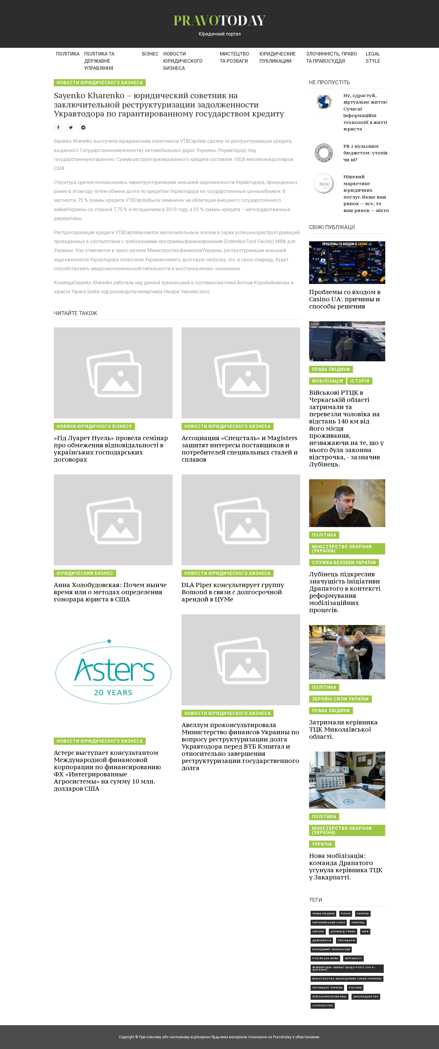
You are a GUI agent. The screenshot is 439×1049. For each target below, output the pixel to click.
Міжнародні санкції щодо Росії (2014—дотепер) (344, 968)
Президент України (327, 987)
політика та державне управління (99, 61)
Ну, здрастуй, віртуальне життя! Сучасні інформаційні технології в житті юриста (365, 112)
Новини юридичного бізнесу (94, 426)
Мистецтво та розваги (234, 57)
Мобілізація (327, 381)
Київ (365, 931)
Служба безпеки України (344, 562)
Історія (359, 381)
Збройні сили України (340, 699)
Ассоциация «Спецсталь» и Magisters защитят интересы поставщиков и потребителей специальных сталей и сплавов (240, 448)
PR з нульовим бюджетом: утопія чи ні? (365, 152)
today (219, 20)
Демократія (321, 940)
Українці (358, 922)
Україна (322, 844)
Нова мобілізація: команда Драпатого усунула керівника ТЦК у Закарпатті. (346, 866)
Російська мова (325, 958)
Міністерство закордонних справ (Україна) (347, 978)
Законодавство (365, 996)
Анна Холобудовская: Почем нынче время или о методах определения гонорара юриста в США (110, 592)
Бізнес (150, 54)
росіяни (355, 987)
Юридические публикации (278, 57)
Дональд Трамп (343, 931)
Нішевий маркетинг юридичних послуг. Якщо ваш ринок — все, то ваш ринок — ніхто (366, 193)
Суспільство (322, 1005)
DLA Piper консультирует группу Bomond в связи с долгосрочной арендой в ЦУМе (233, 592)
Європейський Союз (328, 922)
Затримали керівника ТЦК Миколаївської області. (343, 729)
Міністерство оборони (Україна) (342, 548)
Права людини (331, 369)
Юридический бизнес (85, 573)
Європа (318, 931)
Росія (345, 913)
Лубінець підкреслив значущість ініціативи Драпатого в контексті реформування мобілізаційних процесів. (344, 592)
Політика (67, 54)
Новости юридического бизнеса (182, 61)
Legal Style (373, 57)
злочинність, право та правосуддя (331, 57)
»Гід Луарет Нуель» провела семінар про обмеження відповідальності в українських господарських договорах (111, 448)
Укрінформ (346, 940)
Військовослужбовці (329, 996)
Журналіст (353, 958)
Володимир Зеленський (331, 949)
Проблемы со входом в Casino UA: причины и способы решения (344, 299)
